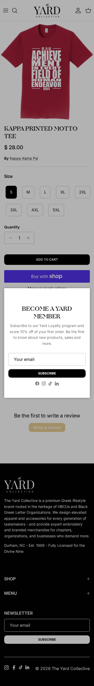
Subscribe (47, 373)
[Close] (81, 297)
